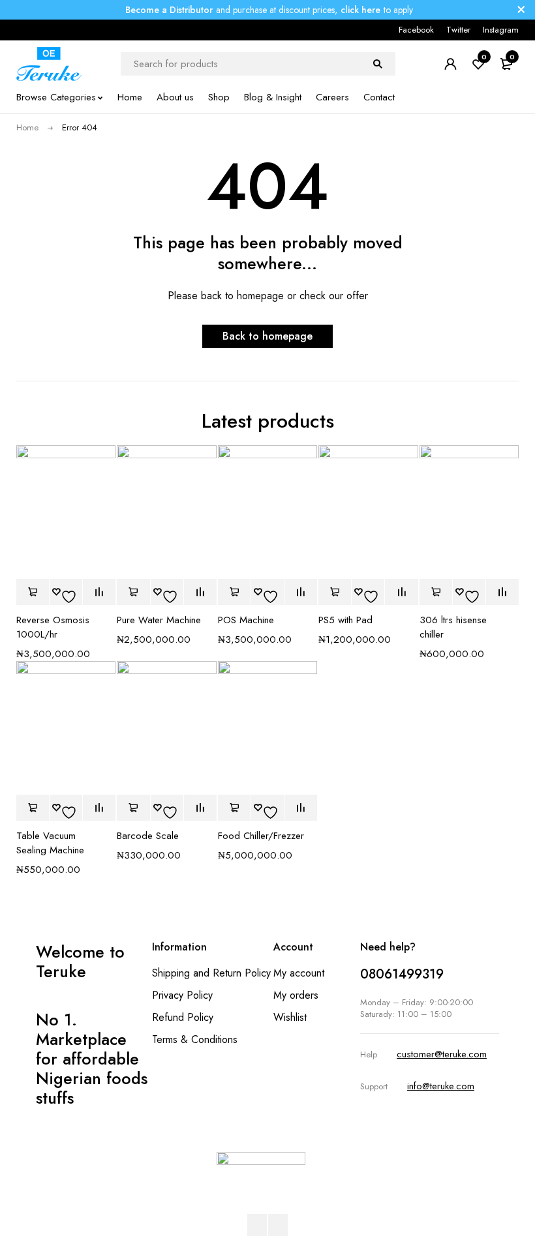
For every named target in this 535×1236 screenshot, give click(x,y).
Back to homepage (267, 336)
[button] (32, 592)
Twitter (458, 29)
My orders (295, 995)
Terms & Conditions (194, 1039)
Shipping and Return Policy (211, 972)
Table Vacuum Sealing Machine (50, 843)
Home (27, 127)
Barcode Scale (148, 836)
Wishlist (290, 1017)
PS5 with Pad (345, 620)
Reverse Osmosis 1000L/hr (52, 627)
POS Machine (246, 620)
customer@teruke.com (442, 1054)
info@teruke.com (440, 1086)
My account (298, 972)
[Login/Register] (450, 64)
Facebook (416, 29)
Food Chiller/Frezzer (261, 836)
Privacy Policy (182, 995)
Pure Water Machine (159, 620)
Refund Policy (182, 1017)
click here (360, 9)
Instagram (501, 29)
